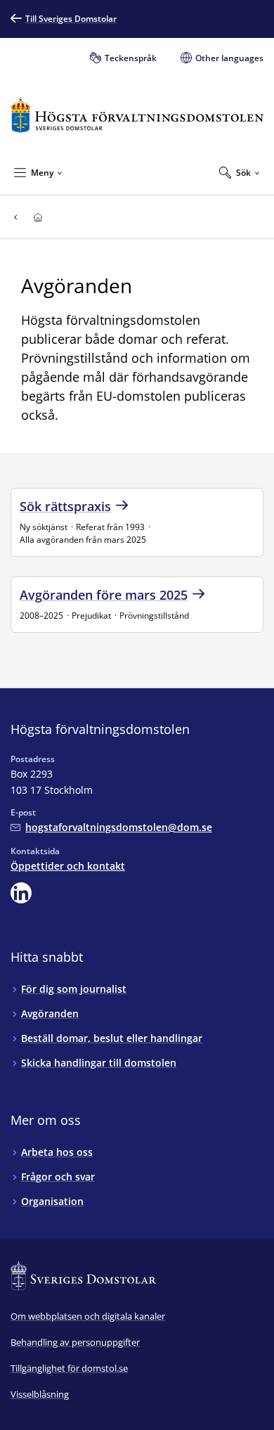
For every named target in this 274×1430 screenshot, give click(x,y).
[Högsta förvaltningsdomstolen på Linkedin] (21, 892)
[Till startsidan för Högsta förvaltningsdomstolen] (137, 115)
